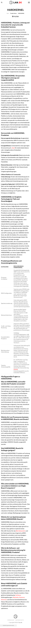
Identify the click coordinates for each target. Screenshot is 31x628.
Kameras (22, 597)
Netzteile (16, 597)
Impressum (10, 620)
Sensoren (4, 599)
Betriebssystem (20, 531)
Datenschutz (19, 620)
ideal (13, 148)
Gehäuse (18, 595)
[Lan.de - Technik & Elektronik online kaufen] (15, 2)
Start (8, 13)
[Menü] (29, 2)
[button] (1, 2)
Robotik (16, 369)
